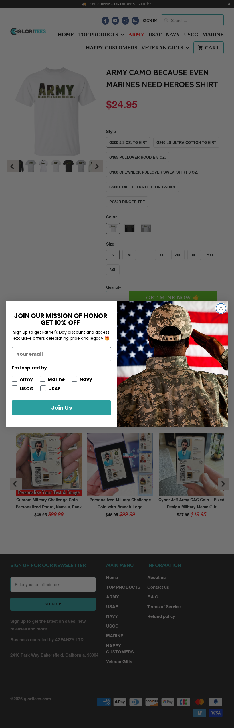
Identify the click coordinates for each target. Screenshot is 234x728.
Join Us (61, 408)
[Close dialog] (221, 308)
